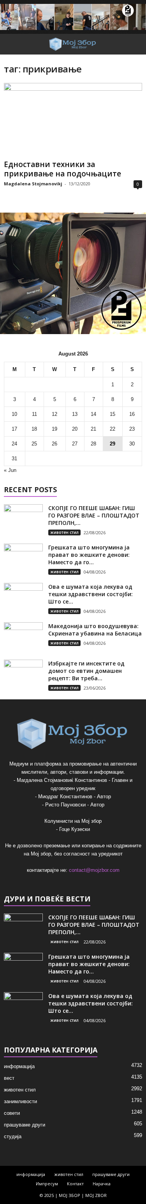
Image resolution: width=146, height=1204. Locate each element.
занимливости (20, 1101)
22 (112, 429)
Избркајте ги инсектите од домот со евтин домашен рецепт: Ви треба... (86, 671)
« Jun (10, 470)
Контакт (75, 1183)
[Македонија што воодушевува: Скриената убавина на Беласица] (23, 636)
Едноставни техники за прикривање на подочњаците (62, 169)
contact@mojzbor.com (94, 870)
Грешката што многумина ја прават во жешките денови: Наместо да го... (89, 555)
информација (19, 1066)
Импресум (47, 1183)
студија (12, 1136)
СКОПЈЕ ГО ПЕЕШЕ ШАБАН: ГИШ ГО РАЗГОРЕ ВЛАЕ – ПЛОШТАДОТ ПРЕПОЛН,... (93, 515)
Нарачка (102, 1183)
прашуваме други (24, 1125)
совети (12, 1113)
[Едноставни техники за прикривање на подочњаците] (73, 120)
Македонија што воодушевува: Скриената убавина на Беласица (95, 629)
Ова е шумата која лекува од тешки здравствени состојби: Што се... (90, 594)
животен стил (64, 532)
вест (9, 1078)
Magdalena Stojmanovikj (33, 184)
